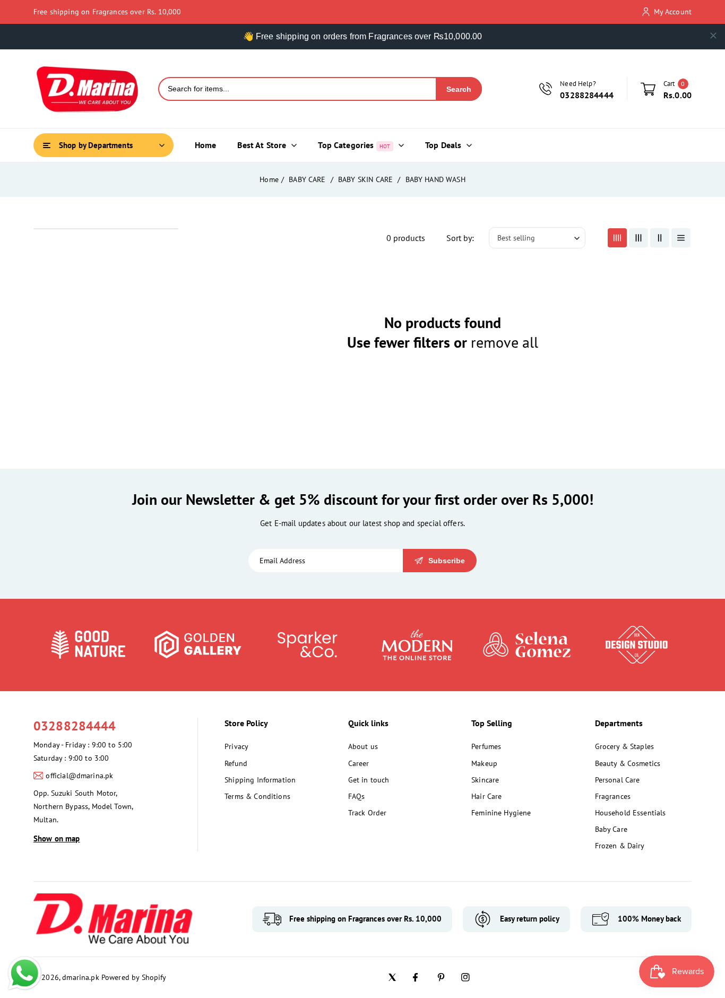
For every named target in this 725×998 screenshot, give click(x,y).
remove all (504, 342)
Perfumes (486, 746)
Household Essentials (630, 813)
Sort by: (460, 238)
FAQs (356, 796)
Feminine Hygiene (501, 813)
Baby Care (611, 829)
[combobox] (297, 89)
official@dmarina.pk (79, 775)
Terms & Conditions (257, 796)
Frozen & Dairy (620, 845)
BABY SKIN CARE (366, 179)
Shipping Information (260, 780)
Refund (236, 763)
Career (358, 763)
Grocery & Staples (624, 746)
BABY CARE (308, 179)
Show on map (56, 838)
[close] (713, 35)
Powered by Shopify (134, 977)
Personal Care (617, 780)
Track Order (367, 813)
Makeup (484, 763)
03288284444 (74, 726)
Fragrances (613, 796)
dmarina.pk (80, 977)
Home (269, 179)
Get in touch (369, 780)
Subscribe (446, 560)
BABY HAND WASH (435, 179)
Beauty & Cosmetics (628, 763)
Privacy (236, 746)
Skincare (485, 780)
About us (363, 746)
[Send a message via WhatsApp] (24, 973)
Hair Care (486, 796)
